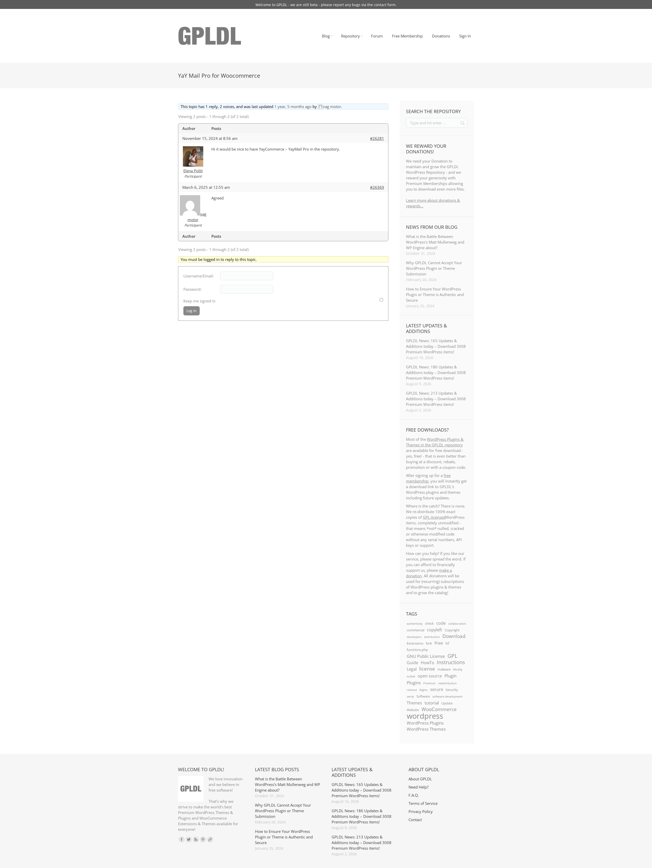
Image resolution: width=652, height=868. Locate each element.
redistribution (447, 683)
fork (429, 643)
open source (430, 676)
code (441, 623)
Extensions (415, 643)
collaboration (457, 623)
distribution (432, 637)
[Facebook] (182, 839)
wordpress (425, 716)
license (427, 669)
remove (412, 690)
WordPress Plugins (425, 723)
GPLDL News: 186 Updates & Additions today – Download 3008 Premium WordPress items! (436, 372)
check (429, 623)
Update (447, 703)
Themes (414, 703)
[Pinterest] (203, 839)
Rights (423, 690)
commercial (415, 630)
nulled (411, 676)
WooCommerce (439, 709)
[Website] (210, 839)
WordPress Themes (426, 729)
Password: (192, 289)
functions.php (417, 649)
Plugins (414, 682)
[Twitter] (189, 839)
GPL (452, 656)
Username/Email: (198, 275)
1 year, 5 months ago (292, 106)
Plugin (450, 675)
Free (438, 643)
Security (452, 689)
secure (436, 689)
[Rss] (196, 839)
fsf (447, 643)
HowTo (427, 662)
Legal (412, 669)
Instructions (451, 662)
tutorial (432, 702)
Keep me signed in (199, 300)
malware (444, 669)
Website (413, 709)
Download (454, 636)
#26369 (377, 187)
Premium (429, 683)
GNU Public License (426, 656)
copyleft (434, 630)
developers (414, 637)
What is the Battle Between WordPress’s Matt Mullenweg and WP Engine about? (435, 242)
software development (447, 696)
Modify (458, 669)
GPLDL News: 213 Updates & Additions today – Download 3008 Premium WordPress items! (436, 399)
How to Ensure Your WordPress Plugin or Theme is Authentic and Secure (435, 294)
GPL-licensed (434, 517)
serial (410, 696)
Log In (191, 310)
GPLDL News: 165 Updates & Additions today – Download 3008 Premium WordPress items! (436, 346)
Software (423, 696)
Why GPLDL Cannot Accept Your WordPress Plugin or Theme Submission (434, 268)
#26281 (377, 138)
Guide (412, 662)
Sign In (465, 35)
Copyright (452, 630)
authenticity (415, 623)
